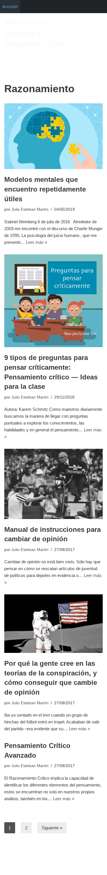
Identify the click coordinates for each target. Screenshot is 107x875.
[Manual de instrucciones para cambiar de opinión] (53, 484)
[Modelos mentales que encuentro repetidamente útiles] (53, 136)
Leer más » (36, 242)
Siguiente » (52, 827)
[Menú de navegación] (96, 39)
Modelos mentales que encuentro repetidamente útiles (45, 189)
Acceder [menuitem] (10, 6)
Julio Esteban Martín (30, 209)
